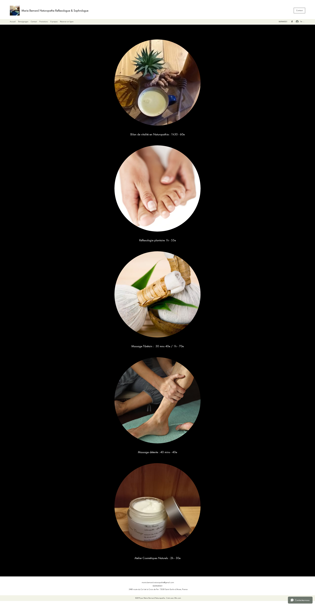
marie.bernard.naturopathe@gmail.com (158, 582)
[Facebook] (292, 21)
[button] (299, 10)
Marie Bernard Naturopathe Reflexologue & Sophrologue (55, 10)
